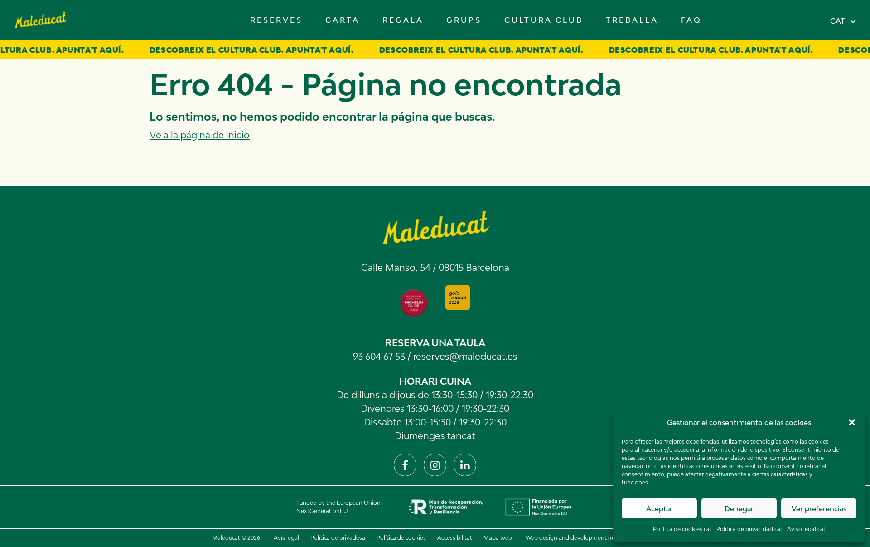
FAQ (691, 19)
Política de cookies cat (682, 529)
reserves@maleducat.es (465, 356)
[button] (851, 422)
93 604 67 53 (379, 356)
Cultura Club (543, 19)
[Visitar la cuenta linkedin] (465, 465)
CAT (837, 20)
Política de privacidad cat (749, 529)
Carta (342, 19)
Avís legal (286, 537)
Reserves (276, 19)
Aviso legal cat (806, 529)
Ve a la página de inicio (200, 134)
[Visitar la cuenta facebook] (405, 465)
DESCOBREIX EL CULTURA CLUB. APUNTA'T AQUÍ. (241, 49)
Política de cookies (401, 537)
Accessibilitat (454, 537)
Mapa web (497, 537)
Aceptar (659, 508)
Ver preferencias (819, 508)
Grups (464, 19)
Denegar (739, 508)
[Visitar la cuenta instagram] (435, 465)
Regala (403, 19)
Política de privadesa (337, 537)
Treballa (632, 19)
